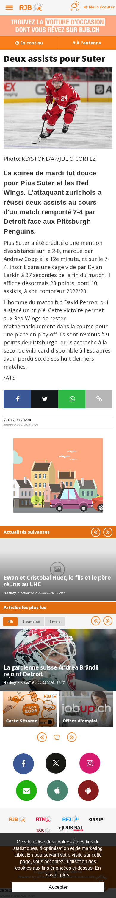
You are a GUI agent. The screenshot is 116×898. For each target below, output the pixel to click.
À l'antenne (88, 43)
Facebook (23, 763)
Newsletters (26, 790)
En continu (31, 43)
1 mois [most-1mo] (54, 621)
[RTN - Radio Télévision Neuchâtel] (44, 819)
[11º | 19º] (74, 0)
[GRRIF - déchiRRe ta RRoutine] (97, 819)
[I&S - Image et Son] (44, 831)
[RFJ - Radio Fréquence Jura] (70, 819)
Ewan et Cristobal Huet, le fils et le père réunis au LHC (57, 581)
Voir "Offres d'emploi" (86, 709)
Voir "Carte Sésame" (30, 709)
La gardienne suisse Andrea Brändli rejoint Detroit (51, 671)
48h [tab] (10, 621)
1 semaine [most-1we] (31, 621)
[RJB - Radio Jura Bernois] (17, 819)
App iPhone (57, 790)
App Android (88, 790)
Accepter (58, 887)
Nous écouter (102, 7)
